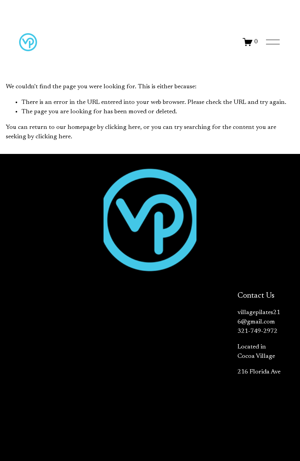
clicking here (122, 127)
